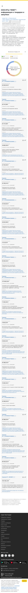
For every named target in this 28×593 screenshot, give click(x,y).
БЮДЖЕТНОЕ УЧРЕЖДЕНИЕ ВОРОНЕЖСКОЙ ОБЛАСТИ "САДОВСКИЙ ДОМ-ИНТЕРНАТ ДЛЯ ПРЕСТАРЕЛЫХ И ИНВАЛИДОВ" (12, 472)
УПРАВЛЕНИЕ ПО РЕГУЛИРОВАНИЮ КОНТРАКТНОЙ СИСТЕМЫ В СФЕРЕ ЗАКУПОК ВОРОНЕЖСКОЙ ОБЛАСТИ (13, 156)
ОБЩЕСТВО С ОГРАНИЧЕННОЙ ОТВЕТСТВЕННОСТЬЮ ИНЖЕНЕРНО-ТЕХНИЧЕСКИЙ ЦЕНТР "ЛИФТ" (14, 20)
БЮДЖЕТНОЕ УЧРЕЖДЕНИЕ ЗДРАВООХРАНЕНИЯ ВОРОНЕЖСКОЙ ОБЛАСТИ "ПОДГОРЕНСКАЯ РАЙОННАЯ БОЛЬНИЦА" (13, 409)
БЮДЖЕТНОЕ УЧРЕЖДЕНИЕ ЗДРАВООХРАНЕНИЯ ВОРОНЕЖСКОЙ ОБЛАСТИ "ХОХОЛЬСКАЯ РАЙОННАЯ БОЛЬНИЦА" (12, 312)
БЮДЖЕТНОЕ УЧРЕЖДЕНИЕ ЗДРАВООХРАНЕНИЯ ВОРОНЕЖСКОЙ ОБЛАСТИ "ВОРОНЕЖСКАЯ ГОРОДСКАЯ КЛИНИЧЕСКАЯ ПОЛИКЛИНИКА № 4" (13, 391)
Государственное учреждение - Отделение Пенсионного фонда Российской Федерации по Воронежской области (13, 174)
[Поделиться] (25, 80)
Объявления (3, 530)
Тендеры (3, 521)
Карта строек (4, 524)
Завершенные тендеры (6, 519)
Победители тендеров (6, 517)
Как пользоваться (5, 538)
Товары (2, 532)
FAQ (2, 539)
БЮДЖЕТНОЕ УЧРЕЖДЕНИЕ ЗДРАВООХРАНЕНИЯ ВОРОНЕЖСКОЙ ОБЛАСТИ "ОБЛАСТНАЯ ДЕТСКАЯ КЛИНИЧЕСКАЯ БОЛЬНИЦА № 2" (12, 292)
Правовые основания (5, 545)
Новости (3, 543)
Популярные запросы (6, 541)
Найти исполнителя (5, 534)
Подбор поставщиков (6, 526)
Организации (4, 528)
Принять (24, 580)
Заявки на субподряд (6, 522)
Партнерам (3, 547)
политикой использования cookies (9, 588)
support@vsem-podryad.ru (9, 570)
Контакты (3, 549)
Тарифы (2, 536)
